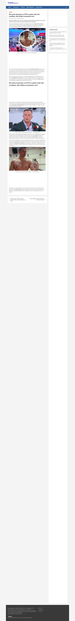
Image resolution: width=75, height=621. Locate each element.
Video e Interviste (30, 7)
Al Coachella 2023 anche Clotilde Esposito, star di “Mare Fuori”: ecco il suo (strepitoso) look (57, 39)
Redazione (40, 608)
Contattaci (24, 613)
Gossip (10, 12)
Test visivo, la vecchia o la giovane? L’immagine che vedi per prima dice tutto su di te (57, 49)
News (9, 7)
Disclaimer (40, 611)
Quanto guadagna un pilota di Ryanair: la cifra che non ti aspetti (37, 199)
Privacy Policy (40, 609)
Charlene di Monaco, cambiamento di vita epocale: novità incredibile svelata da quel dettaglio (57, 44)
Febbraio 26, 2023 (12, 18)
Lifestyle (23, 7)
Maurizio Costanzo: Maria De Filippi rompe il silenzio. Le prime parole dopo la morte (18, 199)
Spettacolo (15, 7)
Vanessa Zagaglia (20, 18)
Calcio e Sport (39, 7)
